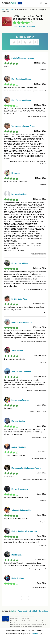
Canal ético (43, 611)
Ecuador (10, 9)
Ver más (35, 633)
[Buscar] (41, 3)
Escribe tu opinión (25, 37)
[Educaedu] (8, 3)
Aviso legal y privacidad (27, 611)
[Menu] (46, 3)
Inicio (3, 9)
